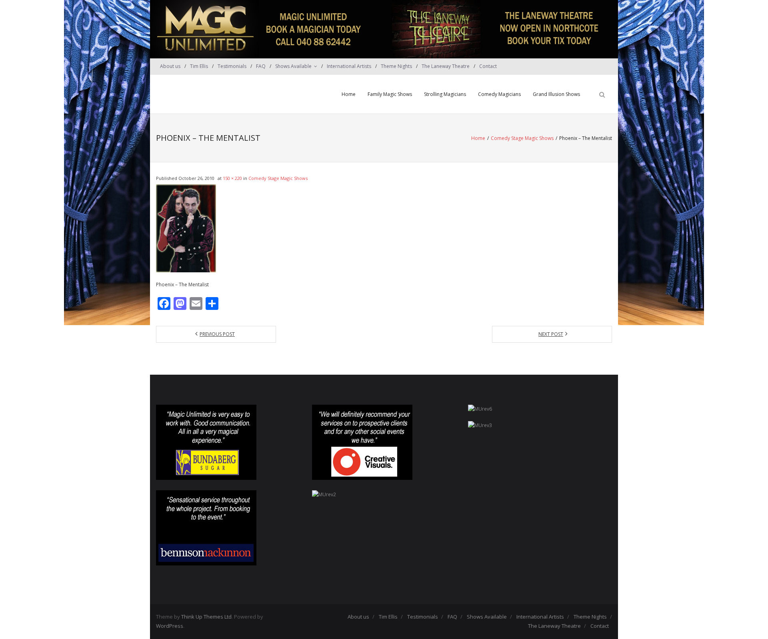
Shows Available (293, 66)
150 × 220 (232, 178)
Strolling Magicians (445, 94)
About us (170, 66)
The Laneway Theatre (446, 66)
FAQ (261, 66)
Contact (488, 66)
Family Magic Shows (390, 94)
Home (349, 94)
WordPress (169, 625)
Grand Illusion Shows (556, 94)
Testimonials (232, 66)
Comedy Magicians (499, 94)
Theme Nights (396, 66)
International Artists (349, 66)
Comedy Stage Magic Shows (522, 138)
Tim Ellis (199, 66)
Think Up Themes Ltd (206, 616)
